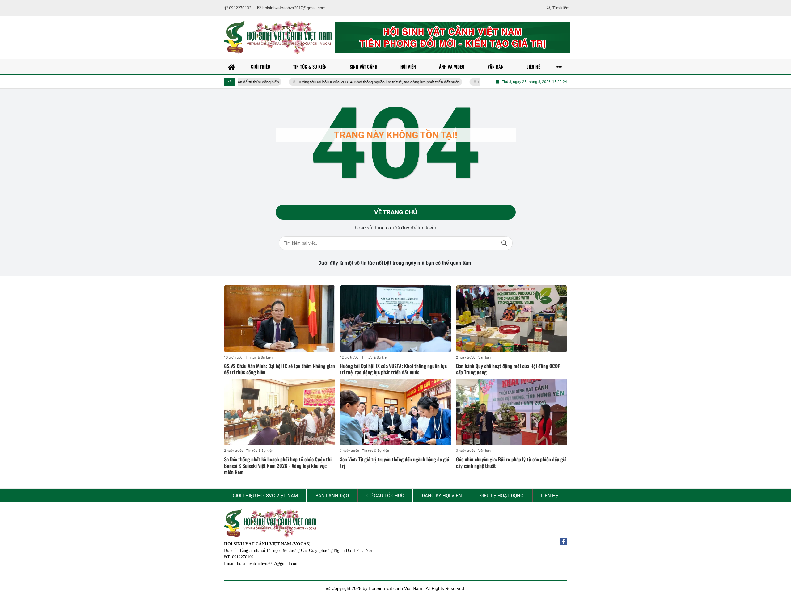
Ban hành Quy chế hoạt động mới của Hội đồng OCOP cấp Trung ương (508, 369)
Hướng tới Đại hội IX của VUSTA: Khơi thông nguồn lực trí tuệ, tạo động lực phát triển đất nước (358, 82)
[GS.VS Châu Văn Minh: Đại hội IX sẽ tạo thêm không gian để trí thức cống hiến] (279, 318)
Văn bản (484, 357)
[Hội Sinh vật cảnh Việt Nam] (278, 37)
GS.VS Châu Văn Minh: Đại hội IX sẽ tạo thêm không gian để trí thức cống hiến (279, 369)
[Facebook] (563, 541)
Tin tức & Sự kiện (259, 357)
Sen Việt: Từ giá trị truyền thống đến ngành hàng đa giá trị (394, 462)
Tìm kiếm (504, 243)
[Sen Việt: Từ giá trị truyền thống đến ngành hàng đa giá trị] (395, 412)
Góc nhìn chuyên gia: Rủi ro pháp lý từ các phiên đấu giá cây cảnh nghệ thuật (511, 462)
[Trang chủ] (231, 66)
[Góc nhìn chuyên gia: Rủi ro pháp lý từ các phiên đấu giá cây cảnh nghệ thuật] (511, 412)
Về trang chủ (395, 212)
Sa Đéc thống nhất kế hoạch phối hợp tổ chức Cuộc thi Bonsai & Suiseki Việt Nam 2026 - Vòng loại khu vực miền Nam (278, 465)
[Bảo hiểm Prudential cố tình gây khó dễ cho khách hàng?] (452, 37)
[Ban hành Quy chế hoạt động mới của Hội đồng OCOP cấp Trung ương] (511, 318)
